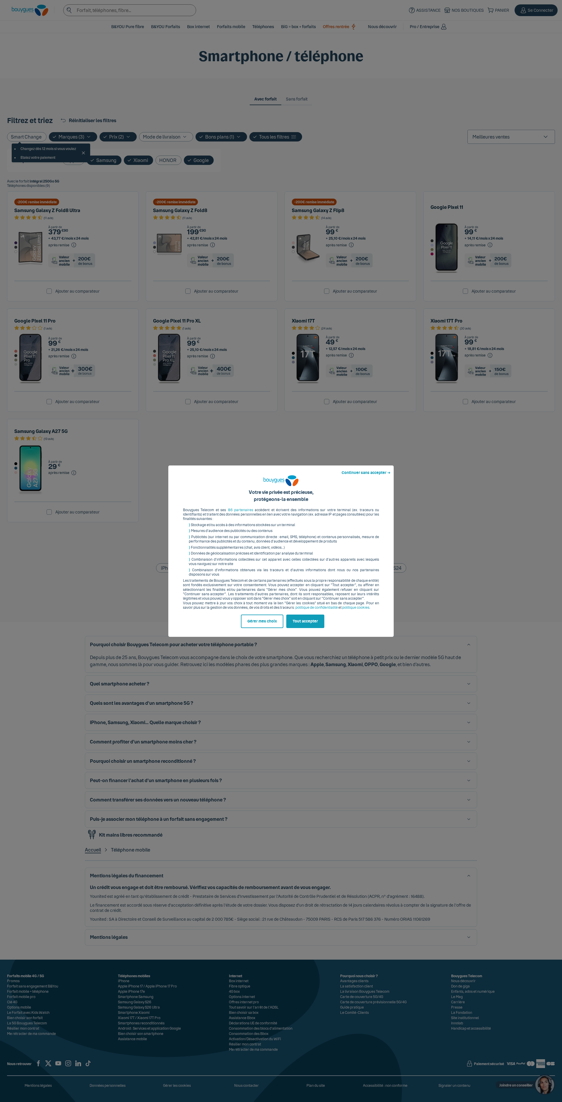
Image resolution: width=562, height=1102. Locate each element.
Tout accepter (305, 621)
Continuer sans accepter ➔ (366, 472)
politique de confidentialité (316, 607)
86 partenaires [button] (240, 510)
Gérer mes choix (262, 621)
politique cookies (355, 607)
